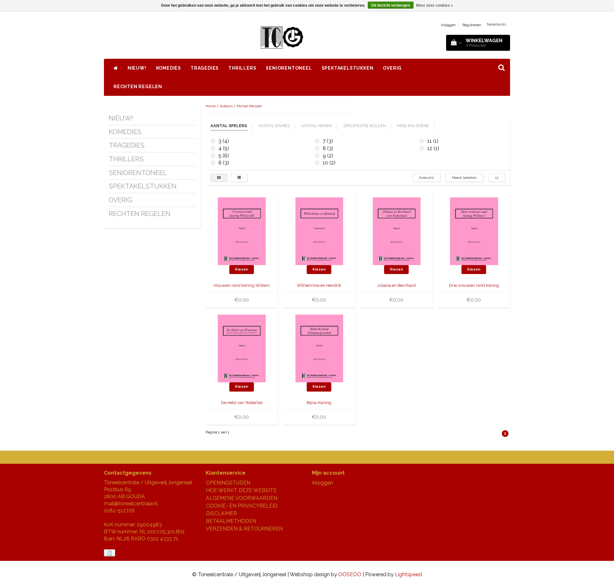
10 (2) (317, 162)
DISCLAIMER (221, 513)
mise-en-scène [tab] (413, 125)
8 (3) (317, 148)
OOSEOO (349, 574)
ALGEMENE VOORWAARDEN (241, 498)
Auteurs (226, 106)
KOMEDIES (168, 68)
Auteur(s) (426, 178)
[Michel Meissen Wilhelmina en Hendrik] (319, 231)
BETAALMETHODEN (231, 521)
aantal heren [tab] (316, 125)
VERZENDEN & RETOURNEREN (244, 529)
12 (497, 178)
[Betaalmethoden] (110, 553)
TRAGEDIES (205, 68)
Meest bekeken (464, 178)
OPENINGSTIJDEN (228, 483)
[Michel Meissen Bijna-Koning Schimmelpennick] (319, 348)
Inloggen (448, 25)
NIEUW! (137, 68)
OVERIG (392, 68)
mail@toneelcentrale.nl (131, 503)
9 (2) (317, 155)
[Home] (115, 68)
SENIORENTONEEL (289, 68)
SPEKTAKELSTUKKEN (348, 68)
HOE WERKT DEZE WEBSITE (241, 490)
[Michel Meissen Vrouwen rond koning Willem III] (242, 231)
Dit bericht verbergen (390, 5)
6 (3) (212, 162)
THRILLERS (242, 68)
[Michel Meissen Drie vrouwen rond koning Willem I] (474, 231)
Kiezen (241, 269)
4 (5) (212, 148)
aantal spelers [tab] (228, 125)
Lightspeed (408, 574)
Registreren (471, 25)
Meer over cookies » (434, 5)
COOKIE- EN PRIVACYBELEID (242, 506)
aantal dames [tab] (274, 125)
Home (211, 106)
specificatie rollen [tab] (364, 125)
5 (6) (212, 155)
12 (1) (421, 148)
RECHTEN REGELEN (138, 86)
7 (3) (317, 141)
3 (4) (212, 141)
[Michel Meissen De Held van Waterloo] (242, 348)
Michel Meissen (249, 106)
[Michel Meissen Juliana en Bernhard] (396, 231)
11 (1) (421, 141)
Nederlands (496, 24)
